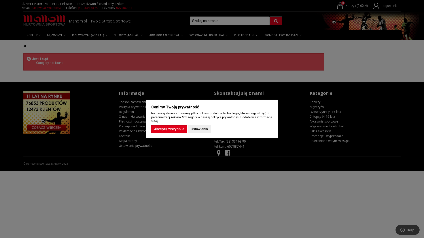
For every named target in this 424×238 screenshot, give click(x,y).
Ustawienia (199, 129)
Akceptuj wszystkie (169, 129)
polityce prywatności (225, 117)
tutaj (154, 121)
